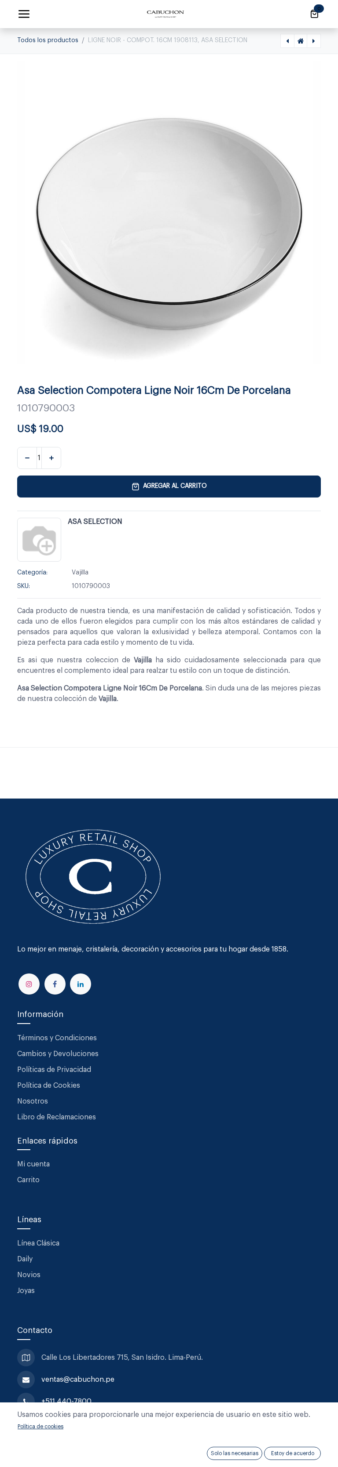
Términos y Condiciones (58, 1038)
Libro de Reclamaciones (56, 1117)
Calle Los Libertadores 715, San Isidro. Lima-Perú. (123, 1357)
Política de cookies (40, 1426)
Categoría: (32, 573)
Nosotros (32, 1101)
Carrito (28, 1180)
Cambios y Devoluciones (58, 1053)
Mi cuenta (33, 1164)
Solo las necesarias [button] (234, 1453)
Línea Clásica (38, 1243)
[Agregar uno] (51, 457)
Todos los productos (47, 40)
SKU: (23, 586)
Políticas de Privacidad (54, 1069)
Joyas (26, 1290)
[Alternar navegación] (23, 14)
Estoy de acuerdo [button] (292, 1453)
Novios (28, 1274)
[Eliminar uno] (27, 457)
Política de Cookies (48, 1085)
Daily (25, 1259)
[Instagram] (29, 984)
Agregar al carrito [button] (175, 486)
